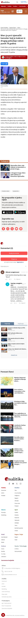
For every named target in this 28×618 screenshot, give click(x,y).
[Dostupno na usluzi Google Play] (20, 212)
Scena (2, 549)
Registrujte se (20, 262)
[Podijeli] (13, 11)
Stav (16, 490)
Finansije (3, 512)
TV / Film (3, 554)
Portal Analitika (4, 27)
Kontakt (3, 586)
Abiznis (3, 510)
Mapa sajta (4, 594)
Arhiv (3, 584)
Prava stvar (17, 503)
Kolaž (3, 534)
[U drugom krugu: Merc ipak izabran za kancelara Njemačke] (14, 175)
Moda (2, 542)
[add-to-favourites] (26, 11)
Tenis (16, 525)
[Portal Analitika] (5, 2)
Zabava (3, 539)
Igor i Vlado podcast (6, 603)
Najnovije (3, 6)
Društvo (15, 6)
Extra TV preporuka (6, 606)
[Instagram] (7, 228)
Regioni (16, 498)
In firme (16, 549)
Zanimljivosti (4, 537)
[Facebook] (3, 228)
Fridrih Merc (5, 191)
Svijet (18, 27)
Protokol (3, 495)
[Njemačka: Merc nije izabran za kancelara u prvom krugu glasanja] (14, 168)
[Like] (6, 279)
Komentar (3, 490)
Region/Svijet (12, 27)
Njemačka (16, 191)
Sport (16, 510)
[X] (12, 228)
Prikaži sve (14, 355)
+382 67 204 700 (8, 571)
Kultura (3, 546)
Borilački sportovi (19, 528)
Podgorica (17, 495)
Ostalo (16, 530)
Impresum (4, 581)
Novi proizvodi (18, 551)
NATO (2, 493)
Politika (9, 6)
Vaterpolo (17, 520)
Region (16, 537)
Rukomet (17, 517)
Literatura (3, 556)
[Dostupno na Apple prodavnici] (8, 212)
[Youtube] (16, 228)
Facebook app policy (7, 597)
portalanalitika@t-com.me (10, 574)
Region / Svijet (19, 534)
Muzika (3, 551)
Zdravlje (17, 500)
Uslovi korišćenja (6, 591)
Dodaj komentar (14, 253)
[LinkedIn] (20, 228)
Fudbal (16, 512)
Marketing (3, 515)
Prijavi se (14, 259)
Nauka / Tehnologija (21, 546)
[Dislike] (9, 279)
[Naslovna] (3, 615)
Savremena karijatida (7, 560)
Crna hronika (22, 6)
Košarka (17, 515)
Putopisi (17, 506)
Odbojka (17, 523)
